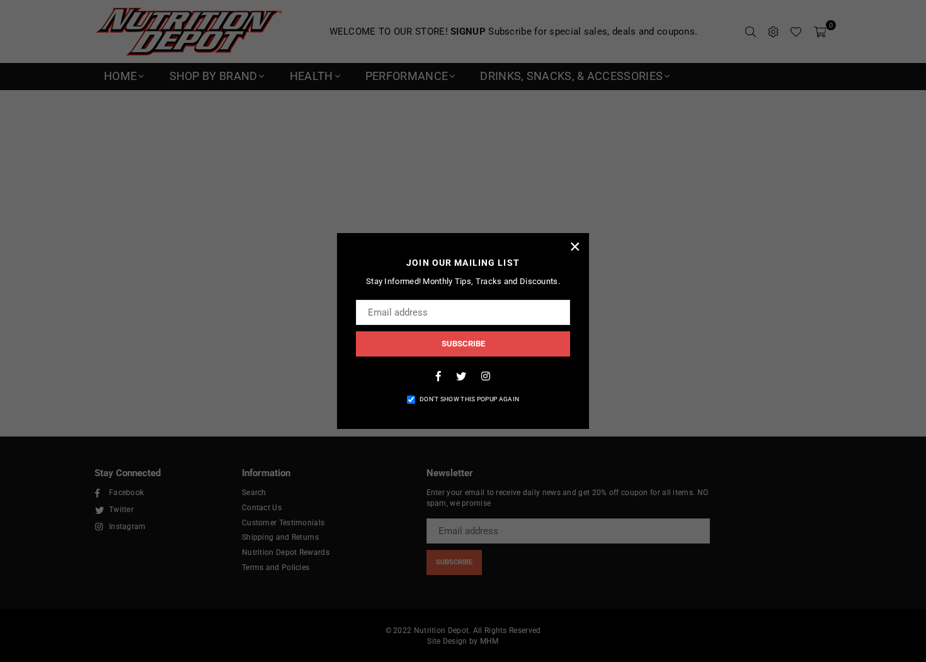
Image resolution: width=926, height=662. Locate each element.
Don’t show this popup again (469, 399)
